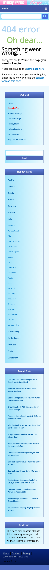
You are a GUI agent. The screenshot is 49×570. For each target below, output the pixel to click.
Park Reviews (13, 134)
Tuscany (11, 309)
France (11, 199)
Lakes (10, 257)
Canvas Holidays (14, 118)
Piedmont (12, 272)
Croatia (11, 193)
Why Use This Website (17, 139)
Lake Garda (12, 246)
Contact (16, 553)
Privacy (26, 553)
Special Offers (13, 108)
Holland (11, 212)
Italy (10, 219)
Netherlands (13, 338)
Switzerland (13, 357)
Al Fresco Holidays (15, 113)
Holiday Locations (15, 129)
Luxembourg (13, 331)
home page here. (35, 68)
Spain (10, 351)
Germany (12, 206)
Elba (9, 236)
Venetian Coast (14, 325)
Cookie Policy (9, 556)
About (6, 553)
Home (5, 8)
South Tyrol (12, 293)
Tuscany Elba (13, 314)
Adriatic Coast (13, 231)
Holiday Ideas (13, 124)
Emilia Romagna (14, 241)
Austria (11, 180)
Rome (10, 283)
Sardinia (11, 288)
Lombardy (12, 267)
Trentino (11, 304)
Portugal (12, 344)
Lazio (10, 262)
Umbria (11, 320)
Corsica (11, 186)
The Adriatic (12, 299)
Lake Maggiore (14, 252)
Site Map (23, 556)
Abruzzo (11, 225)
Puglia (10, 278)
